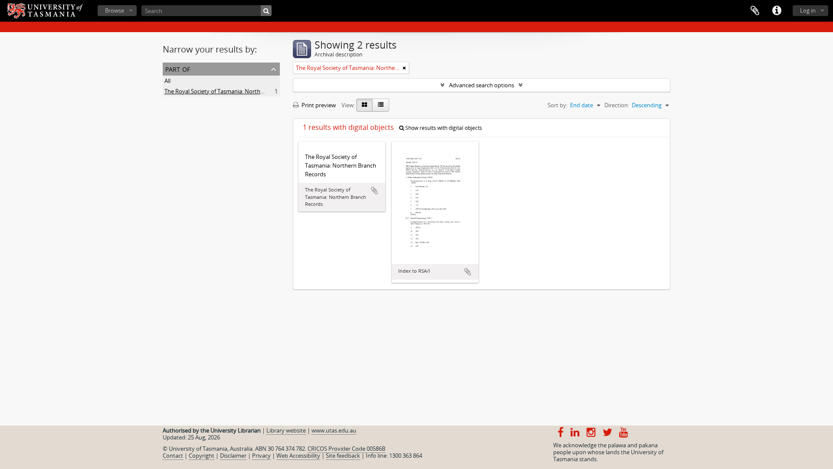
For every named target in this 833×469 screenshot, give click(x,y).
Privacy (261, 455)
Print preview (318, 105)
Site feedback (343, 455)
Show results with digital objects (443, 128)
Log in (808, 10)
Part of (177, 68)
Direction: (616, 105)
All (167, 81)
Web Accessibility (298, 455)
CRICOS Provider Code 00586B (346, 448)
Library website (286, 430)
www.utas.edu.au (334, 430)
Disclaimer (233, 455)
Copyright (201, 455)
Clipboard (755, 11)
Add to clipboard (374, 190)
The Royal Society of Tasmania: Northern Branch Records (237, 91)
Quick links (776, 11)
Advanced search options (481, 85)
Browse (114, 10)
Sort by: (557, 105)
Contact (173, 455)
